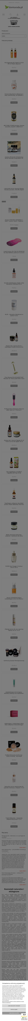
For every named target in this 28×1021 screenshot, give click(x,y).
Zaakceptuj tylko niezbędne (14, 1005)
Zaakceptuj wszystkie (14, 1013)
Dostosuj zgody (14, 1009)
